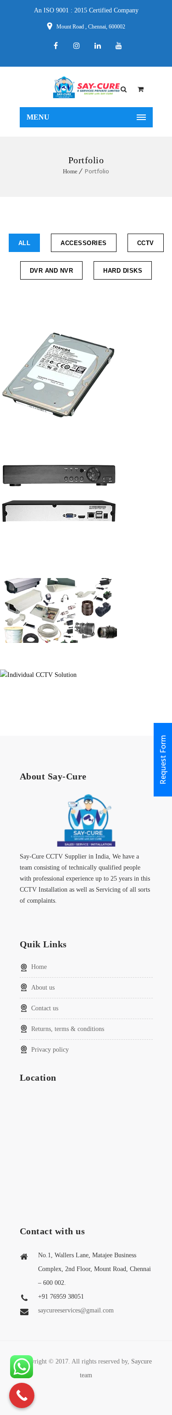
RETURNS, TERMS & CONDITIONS (67, 1028)
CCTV (145, 243)
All (24, 243)
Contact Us (44, 1008)
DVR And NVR (51, 270)
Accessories (84, 243)
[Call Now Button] (21, 1395)
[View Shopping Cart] (141, 89)
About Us (43, 987)
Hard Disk (86, 375)
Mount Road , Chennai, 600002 (90, 26)
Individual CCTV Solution (86, 675)
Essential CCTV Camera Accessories (86, 610)
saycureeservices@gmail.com (76, 1310)
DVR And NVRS (86, 493)
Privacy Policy (50, 1049)
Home (70, 171)
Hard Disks (122, 270)
